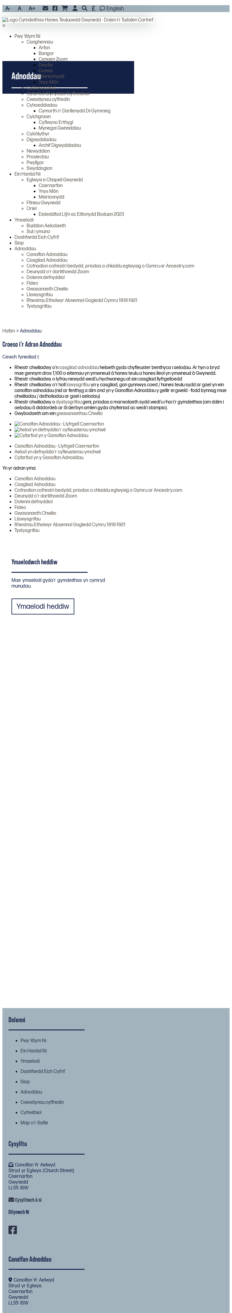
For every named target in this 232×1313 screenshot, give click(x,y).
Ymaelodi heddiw (43, 606)
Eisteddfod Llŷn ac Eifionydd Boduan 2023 (81, 214)
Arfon (44, 48)
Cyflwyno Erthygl (56, 122)
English (114, 8)
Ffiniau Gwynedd (43, 203)
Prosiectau (38, 157)
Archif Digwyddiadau (60, 145)
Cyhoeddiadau (42, 105)
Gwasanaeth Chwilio (47, 289)
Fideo (32, 283)
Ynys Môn (48, 82)
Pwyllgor (35, 163)
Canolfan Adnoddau (47, 255)
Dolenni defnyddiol (46, 277)
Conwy (46, 71)
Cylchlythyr (38, 134)
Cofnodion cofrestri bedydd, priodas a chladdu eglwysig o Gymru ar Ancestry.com (110, 266)
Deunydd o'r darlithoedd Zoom (58, 272)
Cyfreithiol (31, 1113)
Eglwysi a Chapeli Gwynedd (55, 180)
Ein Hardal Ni (27, 174)
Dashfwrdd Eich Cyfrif (36, 237)
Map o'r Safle (34, 1123)
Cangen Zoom (53, 59)
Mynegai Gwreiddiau (60, 128)
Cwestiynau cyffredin (48, 99)
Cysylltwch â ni (28, 1200)
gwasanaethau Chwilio (79, 414)
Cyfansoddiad (41, 88)
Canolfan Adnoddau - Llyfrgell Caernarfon (56, 446)
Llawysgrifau (40, 295)
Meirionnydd (51, 76)
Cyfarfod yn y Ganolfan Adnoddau (48, 458)
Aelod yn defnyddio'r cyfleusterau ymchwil (57, 452)
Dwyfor (46, 65)
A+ (32, 8)
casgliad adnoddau (79, 368)
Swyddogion (39, 168)
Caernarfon (51, 186)
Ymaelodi (24, 220)
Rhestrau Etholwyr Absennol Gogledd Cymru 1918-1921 (82, 300)
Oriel (32, 209)
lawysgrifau (78, 385)
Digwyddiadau (41, 140)
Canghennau (40, 42)
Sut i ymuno (38, 232)
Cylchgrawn (39, 117)
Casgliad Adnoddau (47, 260)
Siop (19, 243)
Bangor (46, 54)
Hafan (8, 331)
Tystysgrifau (39, 306)
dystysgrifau (69, 402)
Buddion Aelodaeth (46, 226)
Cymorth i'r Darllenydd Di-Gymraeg (75, 111)
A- (7, 8)
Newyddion (38, 151)
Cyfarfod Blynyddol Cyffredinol (58, 94)
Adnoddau (25, 249)
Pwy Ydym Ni (27, 36)
